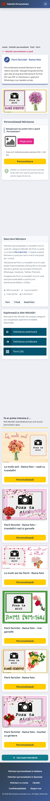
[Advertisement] (25, 27)
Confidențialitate (17, 788)
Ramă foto (29, 302)
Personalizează (25, 479)
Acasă (4, 47)
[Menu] (45, 4)
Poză (32, 47)
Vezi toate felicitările (27, 757)
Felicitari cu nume (19, 782)
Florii (38, 47)
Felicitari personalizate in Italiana (25, 771)
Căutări (36, 782)
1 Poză (17, 302)
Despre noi (35, 788)
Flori (7, 302)
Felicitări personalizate (19, 47)
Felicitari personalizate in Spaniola (25, 776)
